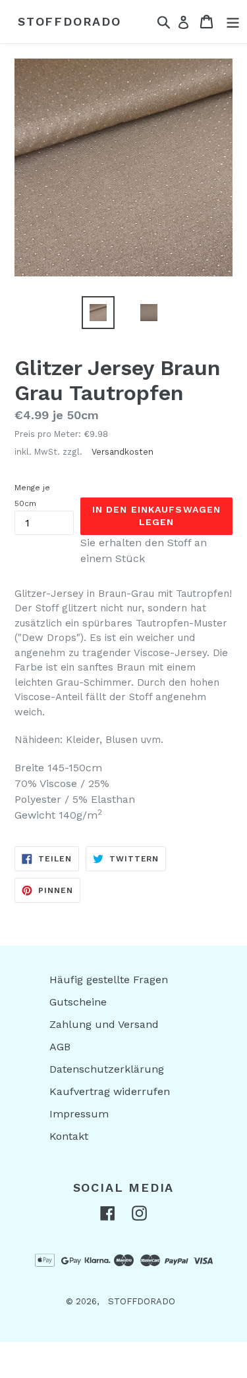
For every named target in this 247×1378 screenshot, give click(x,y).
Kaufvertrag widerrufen (109, 1091)
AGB (59, 1046)
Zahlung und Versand (104, 1024)
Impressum (79, 1114)
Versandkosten (122, 452)
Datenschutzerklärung (106, 1069)
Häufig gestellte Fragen (108, 979)
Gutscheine (78, 1002)
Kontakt (68, 1136)
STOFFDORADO (69, 21)
